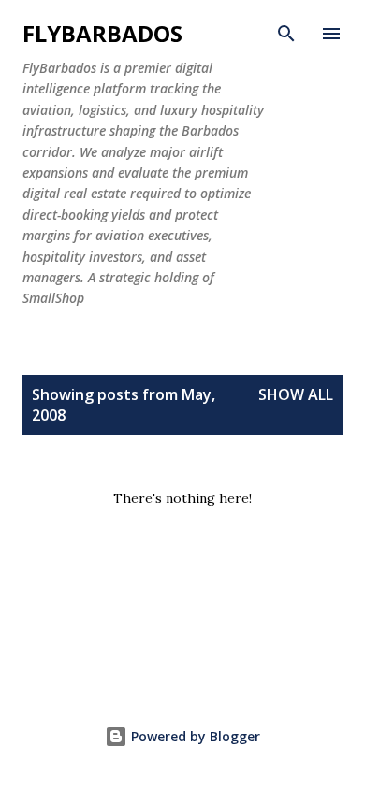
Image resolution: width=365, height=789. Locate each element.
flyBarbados (102, 33)
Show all (295, 394)
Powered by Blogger (193, 736)
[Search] (286, 33)
